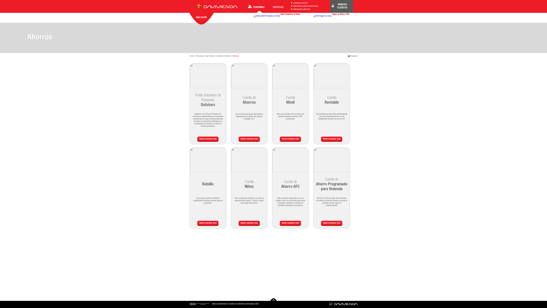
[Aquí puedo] (201, 19)
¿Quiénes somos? (300, 3)
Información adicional (301, 9)
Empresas (278, 7)
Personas (259, 7)
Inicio (192, 56)
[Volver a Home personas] (216, 7)
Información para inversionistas (305, 6)
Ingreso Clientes (342, 6)
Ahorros (236, 56)
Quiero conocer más (208, 139)
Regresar (354, 56)
